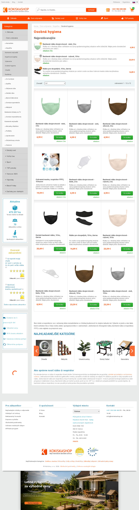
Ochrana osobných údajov (15, 425)
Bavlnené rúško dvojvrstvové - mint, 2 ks (50, 125)
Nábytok (8, 107)
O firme (42, 410)
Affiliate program (12, 428)
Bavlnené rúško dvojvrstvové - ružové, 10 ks (115, 236)
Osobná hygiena (10, 66)
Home (36, 26)
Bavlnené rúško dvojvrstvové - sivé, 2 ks (84, 125)
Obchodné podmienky (14, 422)
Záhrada (9, 32)
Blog (13, 2)
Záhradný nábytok (90, 461)
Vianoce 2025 (11, 174)
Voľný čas (10, 156)
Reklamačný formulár (13, 416)
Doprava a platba (12, 419)
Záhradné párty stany (105, 461)
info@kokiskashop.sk (115, 416)
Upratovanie (9, 136)
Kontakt (20, 2)
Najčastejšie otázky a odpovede (17, 410)
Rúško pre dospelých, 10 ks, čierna (83, 235)
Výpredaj (9, 180)
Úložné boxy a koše (12, 140)
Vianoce (8, 145)
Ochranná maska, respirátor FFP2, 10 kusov (50, 180)
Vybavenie (8, 61)
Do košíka (59, 137)
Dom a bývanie (11, 38)
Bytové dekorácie (11, 98)
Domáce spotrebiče (12, 102)
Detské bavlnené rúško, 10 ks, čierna (48, 236)
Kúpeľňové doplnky (11, 57)
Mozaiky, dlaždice (11, 126)
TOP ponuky (10, 168)
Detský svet (10, 150)
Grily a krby (70, 461)
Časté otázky (5, 2)
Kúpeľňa (8, 48)
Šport (8, 162)
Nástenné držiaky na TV (13, 112)
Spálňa (8, 83)
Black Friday (10, 186)
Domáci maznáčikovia (13, 117)
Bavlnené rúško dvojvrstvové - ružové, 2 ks (115, 181)
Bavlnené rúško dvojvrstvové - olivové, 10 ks (81, 292)
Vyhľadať (91, 10)
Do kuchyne (9, 79)
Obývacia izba (10, 88)
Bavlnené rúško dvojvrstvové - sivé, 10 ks (117, 292)
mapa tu (75, 441)
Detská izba (9, 93)
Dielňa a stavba (51, 461)
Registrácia (126, 2)
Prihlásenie (116, 2)
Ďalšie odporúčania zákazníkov (15, 304)
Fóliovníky (61, 461)
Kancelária (9, 43)
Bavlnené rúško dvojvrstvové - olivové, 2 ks (115, 125)
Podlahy (8, 131)
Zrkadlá (7, 70)
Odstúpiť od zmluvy (13, 413)
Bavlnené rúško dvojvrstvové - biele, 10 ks (48, 292)
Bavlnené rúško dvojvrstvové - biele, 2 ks (81, 181)
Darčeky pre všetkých (14, 192)
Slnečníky (78, 461)
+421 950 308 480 (113, 410)
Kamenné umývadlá (11, 52)
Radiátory (8, 74)
